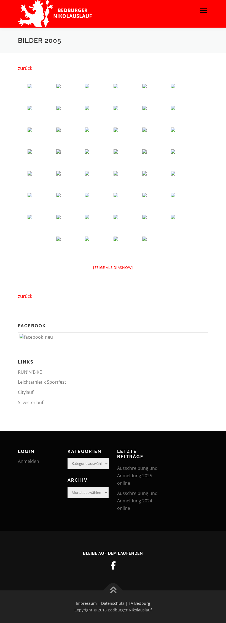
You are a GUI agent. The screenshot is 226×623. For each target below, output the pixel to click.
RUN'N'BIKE (30, 372)
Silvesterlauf (30, 402)
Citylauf (25, 392)
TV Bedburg (139, 603)
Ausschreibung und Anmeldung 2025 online (137, 475)
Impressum (86, 603)
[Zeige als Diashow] (113, 267)
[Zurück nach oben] (113, 590)
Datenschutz (112, 603)
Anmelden (28, 461)
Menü (203, 10)
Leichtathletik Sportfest (42, 382)
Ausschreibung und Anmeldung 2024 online (137, 500)
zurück (25, 68)
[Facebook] (113, 565)
